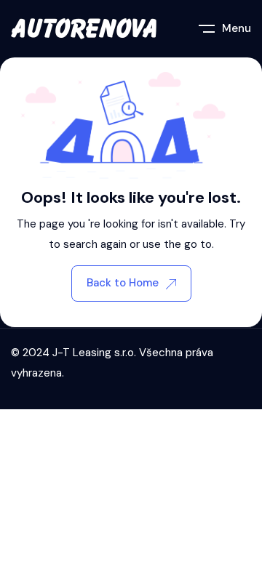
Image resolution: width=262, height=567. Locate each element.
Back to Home (123, 283)
